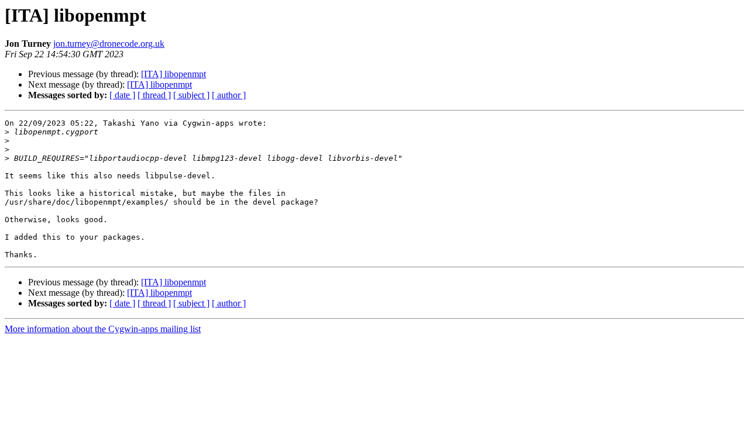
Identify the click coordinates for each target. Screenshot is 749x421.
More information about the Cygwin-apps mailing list (103, 329)
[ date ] (122, 95)
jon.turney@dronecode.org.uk (108, 44)
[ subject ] (191, 95)
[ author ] (229, 95)
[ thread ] (154, 95)
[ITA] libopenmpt (173, 74)
